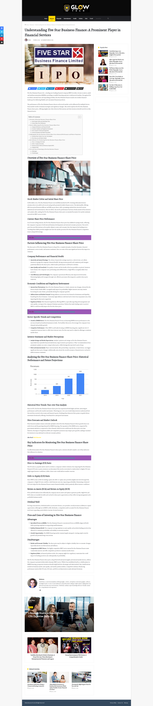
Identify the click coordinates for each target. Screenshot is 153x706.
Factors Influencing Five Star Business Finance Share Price (45, 125)
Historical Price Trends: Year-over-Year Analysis (42, 136)
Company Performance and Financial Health (41, 127)
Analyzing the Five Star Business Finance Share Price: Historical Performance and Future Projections (55, 134)
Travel (91, 18)
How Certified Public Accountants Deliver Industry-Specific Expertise (46, 614)
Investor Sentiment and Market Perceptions (41, 132)
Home (45, 18)
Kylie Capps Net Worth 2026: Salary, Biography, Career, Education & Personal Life (116, 61)
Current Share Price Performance (39, 123)
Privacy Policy (113, 703)
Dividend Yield (35, 147)
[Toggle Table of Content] (79, 117)
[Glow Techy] (76, 8)
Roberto (41, 579)
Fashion (81, 18)
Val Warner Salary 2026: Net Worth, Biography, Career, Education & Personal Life (116, 70)
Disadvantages (35, 153)
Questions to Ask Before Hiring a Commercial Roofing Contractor (35, 685)
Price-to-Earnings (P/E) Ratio (38, 142)
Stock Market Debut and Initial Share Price (41, 121)
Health (74, 18)
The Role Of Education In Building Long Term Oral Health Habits (115, 87)
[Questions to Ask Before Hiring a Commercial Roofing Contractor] (37, 677)
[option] (59, 614)
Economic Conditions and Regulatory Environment (42, 129)
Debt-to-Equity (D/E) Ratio (38, 143)
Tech (86, 18)
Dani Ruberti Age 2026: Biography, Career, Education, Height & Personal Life (117, 53)
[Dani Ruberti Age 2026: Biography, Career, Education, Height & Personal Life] (103, 53)
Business (52, 18)
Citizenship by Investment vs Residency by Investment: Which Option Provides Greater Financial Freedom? (58, 687)
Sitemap (126, 703)
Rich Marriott (37, 437)
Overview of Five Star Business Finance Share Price (42, 119)
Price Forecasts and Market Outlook (39, 138)
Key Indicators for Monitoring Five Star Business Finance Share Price (47, 140)
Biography (58, 18)
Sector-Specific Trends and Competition (40, 130)
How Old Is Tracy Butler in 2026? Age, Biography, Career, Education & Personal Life (117, 78)
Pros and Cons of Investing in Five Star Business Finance (44, 149)
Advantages (34, 151)
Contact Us (120, 703)
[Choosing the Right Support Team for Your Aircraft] (81, 677)
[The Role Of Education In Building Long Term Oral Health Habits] (103, 87)
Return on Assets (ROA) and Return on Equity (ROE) (43, 145)
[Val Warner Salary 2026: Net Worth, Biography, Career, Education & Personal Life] (103, 70)
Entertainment (67, 18)
